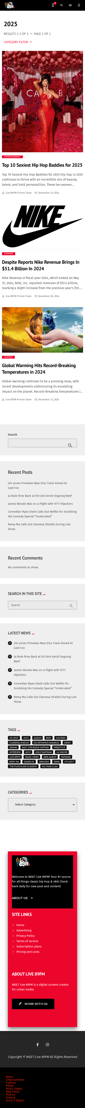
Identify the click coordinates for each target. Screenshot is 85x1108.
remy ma (14, 761)
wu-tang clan (50, 766)
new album (49, 756)
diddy (67, 742)
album (37, 737)
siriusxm (44, 761)
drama (13, 747)
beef (48, 737)
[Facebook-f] (37, 1044)
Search (12, 434)
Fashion (8, 253)
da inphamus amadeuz (46, 742)
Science (8, 357)
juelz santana (44, 752)
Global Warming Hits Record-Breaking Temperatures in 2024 (39, 368)
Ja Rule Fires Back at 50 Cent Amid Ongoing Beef (40, 496)
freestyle (59, 747)
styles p (69, 761)
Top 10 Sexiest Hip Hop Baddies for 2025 (42, 165)
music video (32, 756)
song (57, 761)
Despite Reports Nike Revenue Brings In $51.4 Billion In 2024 (40, 265)
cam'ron (60, 737)
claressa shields (19, 742)
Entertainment (12, 156)
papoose (66, 756)
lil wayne (62, 752)
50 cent (13, 737)
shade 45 (29, 761)
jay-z (28, 752)
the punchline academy (23, 766)
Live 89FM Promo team (18, 192)
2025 (26, 737)
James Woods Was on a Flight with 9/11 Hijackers (40, 503)
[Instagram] (47, 1044)
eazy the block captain (35, 747)
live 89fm (14, 756)
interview (15, 752)
